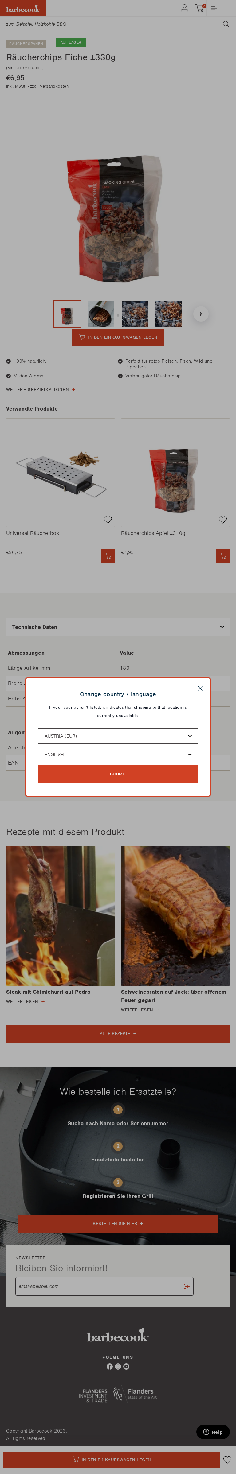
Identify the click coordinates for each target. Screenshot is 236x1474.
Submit (118, 774)
